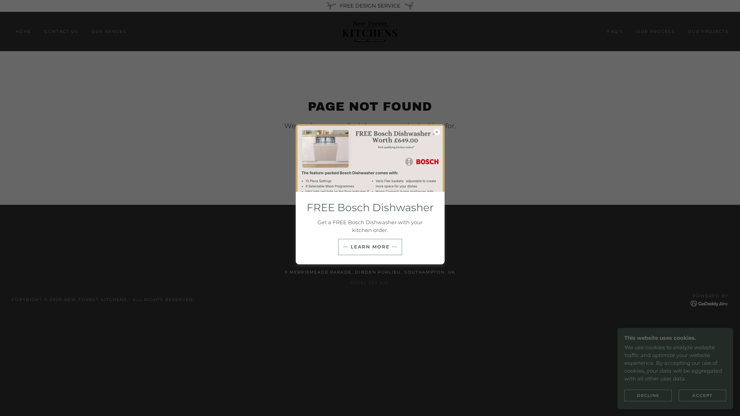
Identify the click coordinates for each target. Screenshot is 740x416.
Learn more (370, 247)
